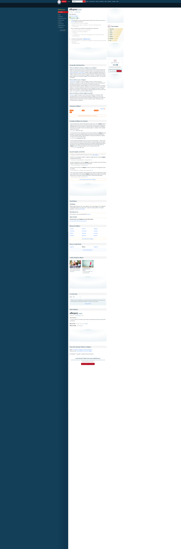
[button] (118, 1)
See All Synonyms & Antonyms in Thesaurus (87, 115)
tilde (114, 65)
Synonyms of (73, 16)
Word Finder (102, 1)
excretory (96, 233)
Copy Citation (88, 303)
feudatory (72, 235)
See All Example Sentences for (88, 179)
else (80, 209)
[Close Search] (82, 1)
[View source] (91, 160)
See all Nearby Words (87, 250)
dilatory (71, 233)
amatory (72, 228)
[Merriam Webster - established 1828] (59, 1)
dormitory (84, 233)
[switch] (73, 18)
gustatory (84, 235)
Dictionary (61, 9)
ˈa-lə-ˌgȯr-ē (77, 12)
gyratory (95, 235)
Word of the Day (92, 1)
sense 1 (89, 214)
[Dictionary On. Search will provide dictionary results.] (66, 1)
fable (72, 72)
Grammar (97, 1)
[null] (117, 65)
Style (71, 296)
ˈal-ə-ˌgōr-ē (77, 315)
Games (87, 1)
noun (80, 10)
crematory (84, 231)
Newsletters (109, 1)
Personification (73, 81)
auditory (84, 228)
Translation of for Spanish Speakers (82, 349)
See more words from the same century (78, 221)
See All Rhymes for (87, 238)
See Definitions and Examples (115, 66)
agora (83, 209)
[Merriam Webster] (115, 60)
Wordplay (113, 1)
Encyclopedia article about (84, 351)
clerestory (72, 231)
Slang (106, 1)
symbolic (73, 21)
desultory (96, 231)
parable (77, 72)
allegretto (96, 246)
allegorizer (72, 246)
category (95, 228)
